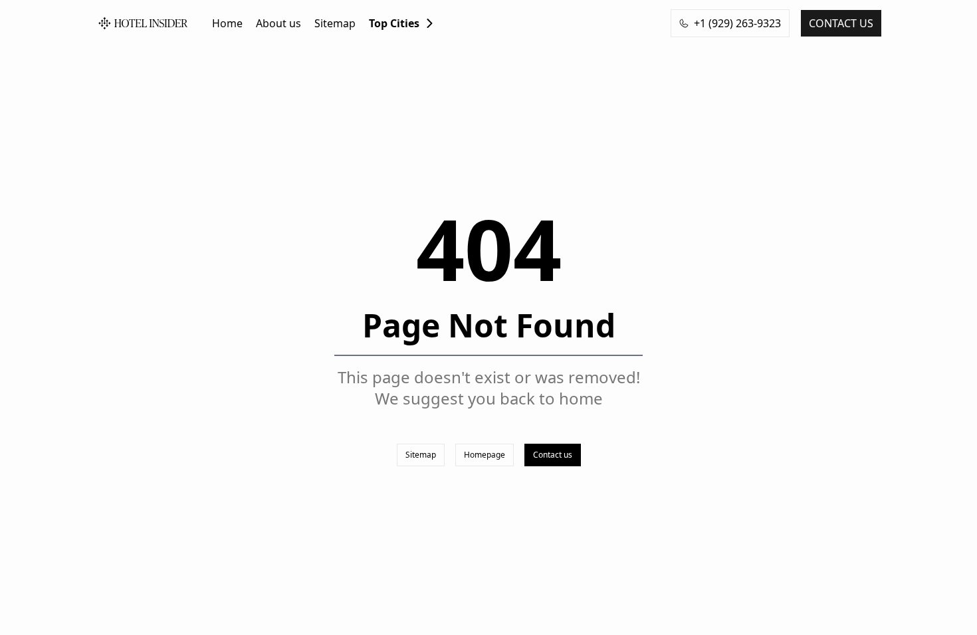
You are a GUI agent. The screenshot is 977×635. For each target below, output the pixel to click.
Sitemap (335, 23)
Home (227, 23)
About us (278, 23)
